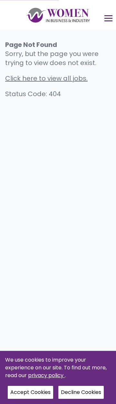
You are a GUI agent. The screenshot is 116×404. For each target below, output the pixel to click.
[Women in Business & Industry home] (58, 15)
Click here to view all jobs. (46, 78)
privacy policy (46, 375)
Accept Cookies (30, 392)
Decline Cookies (81, 392)
